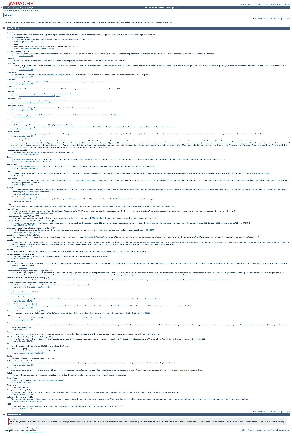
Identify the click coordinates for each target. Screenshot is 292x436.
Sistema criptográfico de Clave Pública (42, 82)
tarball (117, 244)
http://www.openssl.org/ (23, 294)
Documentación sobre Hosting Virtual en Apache (36, 213)
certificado (60, 306)
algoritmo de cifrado (55, 380)
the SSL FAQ (19, 225)
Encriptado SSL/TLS (26, 42)
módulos (71, 199)
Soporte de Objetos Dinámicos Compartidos (34, 287)
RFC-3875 (150, 230)
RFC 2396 (95, 218)
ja (282, 19)
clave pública (209, 66)
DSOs (283, 242)
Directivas (251, 4)
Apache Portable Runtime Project (23, 129)
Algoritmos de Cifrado (152, 299)
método (16, 89)
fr (279, 19)
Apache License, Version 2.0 (34, 432)
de (267, 19)
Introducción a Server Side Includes (31, 353)
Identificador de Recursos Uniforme (97, 237)
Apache (5, 11)
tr (289, 19)
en (271, 19)
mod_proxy (23, 329)
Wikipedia (104, 147)
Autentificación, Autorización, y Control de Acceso (36, 49)
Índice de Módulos (25, 246)
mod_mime (23, 268)
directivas (73, 94)
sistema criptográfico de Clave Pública (54, 75)
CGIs (51, 192)
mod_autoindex (186, 370)
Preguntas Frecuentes (263, 4)
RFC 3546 (31, 225)
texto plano (42, 380)
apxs (29, 201)
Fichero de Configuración (112, 115)
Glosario (274, 4)
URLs (155, 218)
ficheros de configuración (31, 94)
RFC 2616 (146, 313)
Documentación (27, 11)
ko (285, 19)
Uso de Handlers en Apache (29, 194)
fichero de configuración (22, 159)
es (275, 19)
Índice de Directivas (26, 117)
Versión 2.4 (37, 11)
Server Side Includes (262, 173)
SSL (125, 318)
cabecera (14, 266)
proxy (24, 334)
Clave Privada (118, 306)
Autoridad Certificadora (166, 66)
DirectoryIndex (173, 370)
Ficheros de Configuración (28, 154)
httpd (154, 242)
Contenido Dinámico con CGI (29, 232)
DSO (115, 199)
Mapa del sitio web (284, 4)
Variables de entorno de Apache (30, 401)
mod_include (199, 370)
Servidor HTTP (15, 11)
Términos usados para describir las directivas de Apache (39, 96)
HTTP (42, 61)
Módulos (243, 4)
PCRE (13, 147)
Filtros (21, 175)
